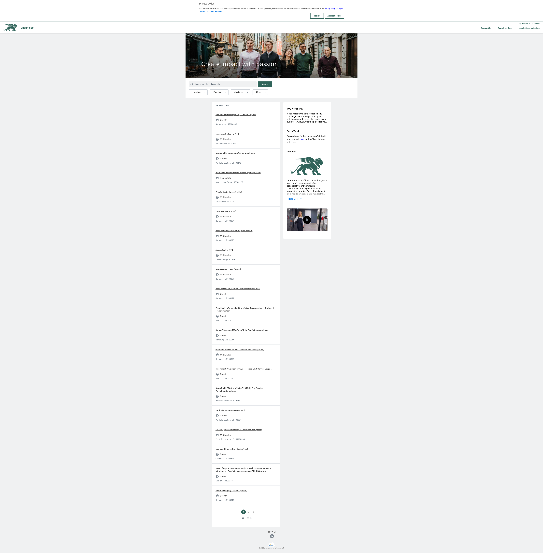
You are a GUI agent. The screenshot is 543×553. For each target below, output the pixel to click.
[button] (307, 219)
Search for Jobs (505, 28)
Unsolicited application (529, 28)
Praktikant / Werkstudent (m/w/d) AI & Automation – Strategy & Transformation (245, 309)
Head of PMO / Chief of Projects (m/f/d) (234, 230)
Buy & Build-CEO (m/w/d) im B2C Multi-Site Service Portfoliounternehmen (239, 389)
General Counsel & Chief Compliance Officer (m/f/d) (240, 349)
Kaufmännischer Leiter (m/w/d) (230, 410)
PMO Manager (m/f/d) (226, 211)
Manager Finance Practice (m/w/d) (232, 449)
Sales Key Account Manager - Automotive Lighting (239, 430)
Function (217, 92)
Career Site (486, 28)
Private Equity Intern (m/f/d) (229, 192)
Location (197, 92)
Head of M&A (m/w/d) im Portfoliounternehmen (238, 289)
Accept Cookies (334, 16)
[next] (253, 512)
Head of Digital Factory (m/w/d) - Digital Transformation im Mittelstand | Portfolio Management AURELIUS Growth (243, 469)
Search (265, 84)
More (258, 92)
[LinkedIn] (272, 536)
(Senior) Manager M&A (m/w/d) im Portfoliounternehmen (242, 330)
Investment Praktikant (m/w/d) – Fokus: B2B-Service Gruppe (244, 369)
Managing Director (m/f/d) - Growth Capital (236, 114)
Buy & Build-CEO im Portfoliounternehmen (235, 153)
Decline (317, 16)
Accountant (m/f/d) (224, 250)
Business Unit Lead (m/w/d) (228, 269)
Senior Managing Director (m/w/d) (231, 490)
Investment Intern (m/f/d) (227, 134)
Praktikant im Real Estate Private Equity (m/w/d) (238, 172)
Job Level (238, 92)
